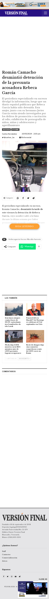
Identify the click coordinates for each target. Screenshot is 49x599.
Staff (4, 551)
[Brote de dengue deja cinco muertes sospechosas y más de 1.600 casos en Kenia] (35, 336)
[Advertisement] (24, 44)
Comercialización (9, 558)
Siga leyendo (24, 226)
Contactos (6, 554)
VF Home (15, 129)
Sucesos (6, 129)
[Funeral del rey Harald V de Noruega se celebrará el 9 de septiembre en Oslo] (35, 309)
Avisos (4, 561)
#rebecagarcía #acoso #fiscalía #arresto (24, 239)
